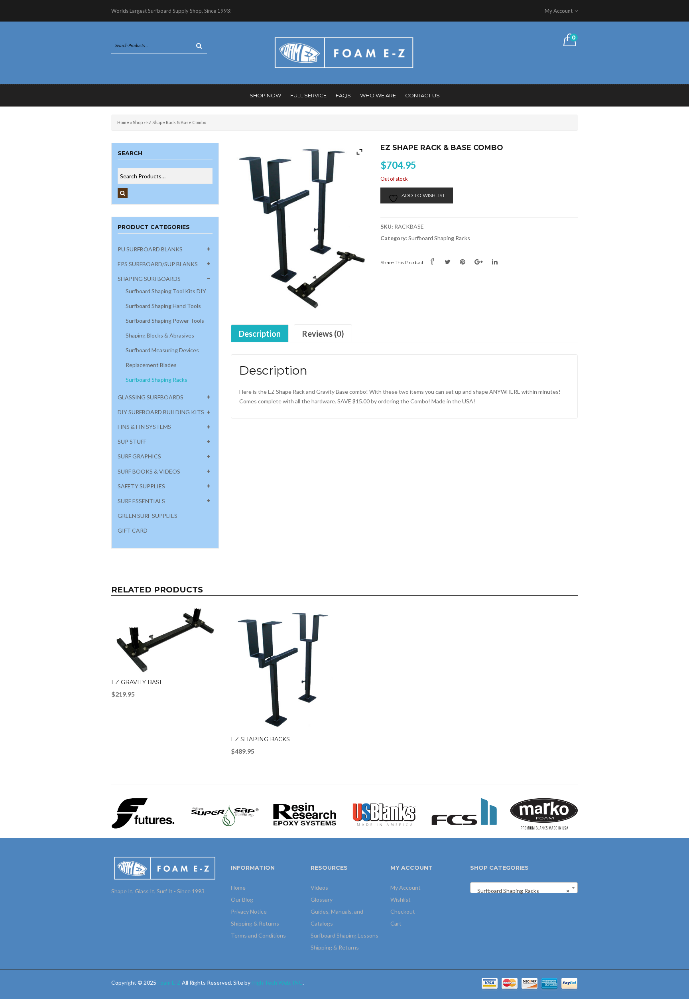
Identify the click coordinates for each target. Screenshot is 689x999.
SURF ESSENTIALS (141, 501)
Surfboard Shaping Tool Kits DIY (166, 291)
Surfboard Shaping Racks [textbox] (521, 890)
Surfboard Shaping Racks (156, 379)
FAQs (343, 95)
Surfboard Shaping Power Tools (165, 320)
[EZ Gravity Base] (165, 641)
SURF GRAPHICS (139, 456)
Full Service (308, 95)
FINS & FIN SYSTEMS (144, 426)
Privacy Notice (249, 911)
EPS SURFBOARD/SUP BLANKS (158, 264)
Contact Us (422, 95)
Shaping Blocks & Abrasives (160, 335)
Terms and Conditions (258, 935)
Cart (396, 923)
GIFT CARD (133, 530)
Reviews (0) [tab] (323, 333)
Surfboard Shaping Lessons (344, 935)
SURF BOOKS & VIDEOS (149, 471)
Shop (138, 122)
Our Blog (242, 899)
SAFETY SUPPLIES (141, 486)
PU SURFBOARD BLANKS (150, 249)
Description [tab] (260, 333)
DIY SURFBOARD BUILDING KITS (161, 412)
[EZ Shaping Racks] (285, 670)
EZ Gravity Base (137, 682)
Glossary (322, 899)
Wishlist (400, 899)
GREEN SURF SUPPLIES (147, 515)
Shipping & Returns (255, 923)
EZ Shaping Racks (260, 739)
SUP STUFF (132, 441)
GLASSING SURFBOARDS (150, 397)
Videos (319, 887)
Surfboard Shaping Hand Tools (163, 305)
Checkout (402, 911)
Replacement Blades (151, 364)
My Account (405, 887)
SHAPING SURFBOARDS (149, 278)
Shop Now (265, 95)
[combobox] (524, 887)
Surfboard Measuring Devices (162, 350)
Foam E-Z (169, 982)
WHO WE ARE (378, 95)
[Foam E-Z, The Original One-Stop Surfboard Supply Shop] (344, 52)
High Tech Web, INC (277, 982)
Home (123, 122)
